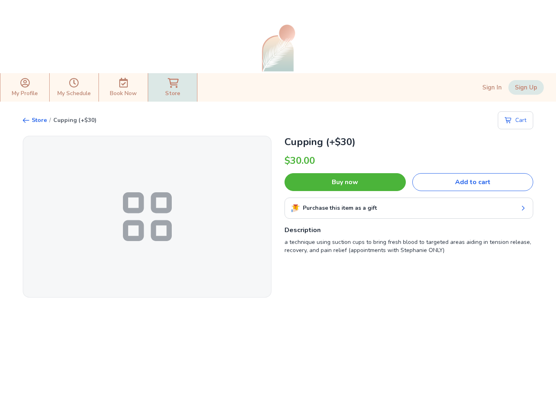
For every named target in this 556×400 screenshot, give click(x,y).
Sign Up (526, 87)
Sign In (492, 87)
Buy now (345, 182)
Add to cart (472, 182)
